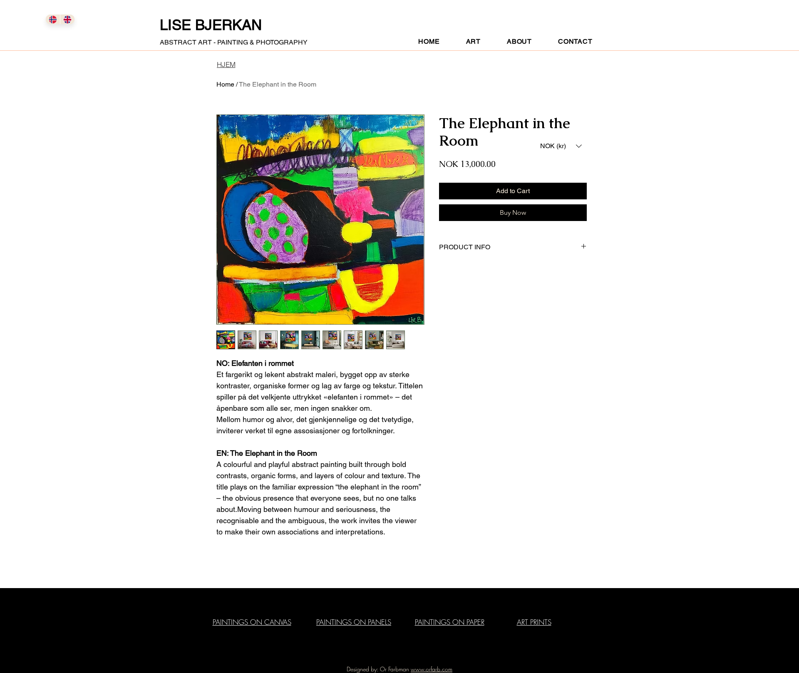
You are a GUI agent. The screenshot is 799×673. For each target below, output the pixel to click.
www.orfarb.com (431, 669)
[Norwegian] (53, 19)
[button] (561, 146)
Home (225, 84)
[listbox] (561, 146)
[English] (67, 19)
